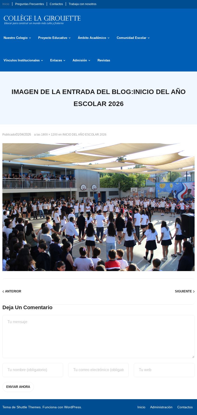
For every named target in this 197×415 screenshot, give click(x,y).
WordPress (72, 407)
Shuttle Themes (29, 407)
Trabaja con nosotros (82, 4)
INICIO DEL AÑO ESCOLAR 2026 (84, 134)
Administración (161, 407)
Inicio (5, 4)
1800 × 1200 (49, 134)
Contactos (56, 4)
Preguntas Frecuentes (29, 4)
